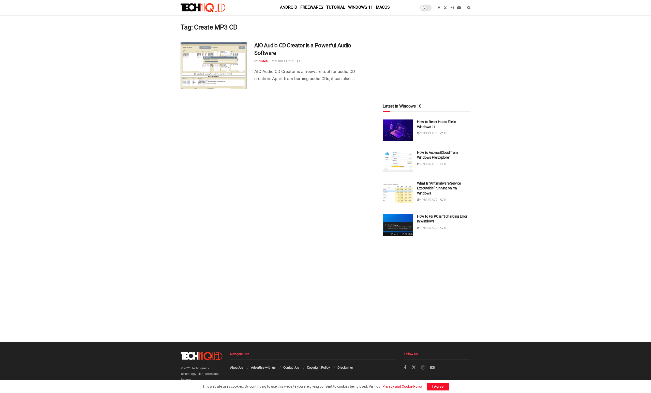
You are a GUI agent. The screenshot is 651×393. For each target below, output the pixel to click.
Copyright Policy (318, 367)
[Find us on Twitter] (445, 8)
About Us (236, 367)
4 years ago (428, 164)
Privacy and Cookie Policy (402, 386)
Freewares (311, 7)
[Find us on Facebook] (439, 8)
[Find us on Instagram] (452, 8)
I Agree (438, 386)
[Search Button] (468, 7)
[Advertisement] (426, 48)
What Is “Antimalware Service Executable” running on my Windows (439, 188)
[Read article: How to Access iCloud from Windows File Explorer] (398, 161)
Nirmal (264, 61)
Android (288, 7)
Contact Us (291, 367)
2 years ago (428, 133)
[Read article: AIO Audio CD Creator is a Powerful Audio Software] (214, 65)
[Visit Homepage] (212, 7)
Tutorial (335, 7)
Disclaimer (345, 367)
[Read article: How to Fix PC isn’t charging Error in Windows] (398, 225)
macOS (383, 7)
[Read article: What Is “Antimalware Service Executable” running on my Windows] (398, 192)
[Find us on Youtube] (459, 8)
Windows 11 (360, 7)
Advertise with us (263, 367)
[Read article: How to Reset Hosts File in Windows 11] (398, 130)
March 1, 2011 (284, 61)
